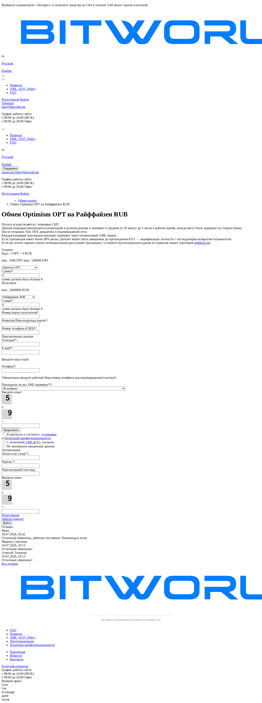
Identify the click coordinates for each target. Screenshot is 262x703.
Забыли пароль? (13, 519)
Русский (7, 63)
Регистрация (10, 515)
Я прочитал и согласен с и (29, 436)
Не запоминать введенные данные (30, 446)
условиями (48, 434)
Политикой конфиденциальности (27, 438)
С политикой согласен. (30, 442)
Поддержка (10, 168)
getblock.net (202, 243)
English (6, 71)
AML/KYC (33, 442)
